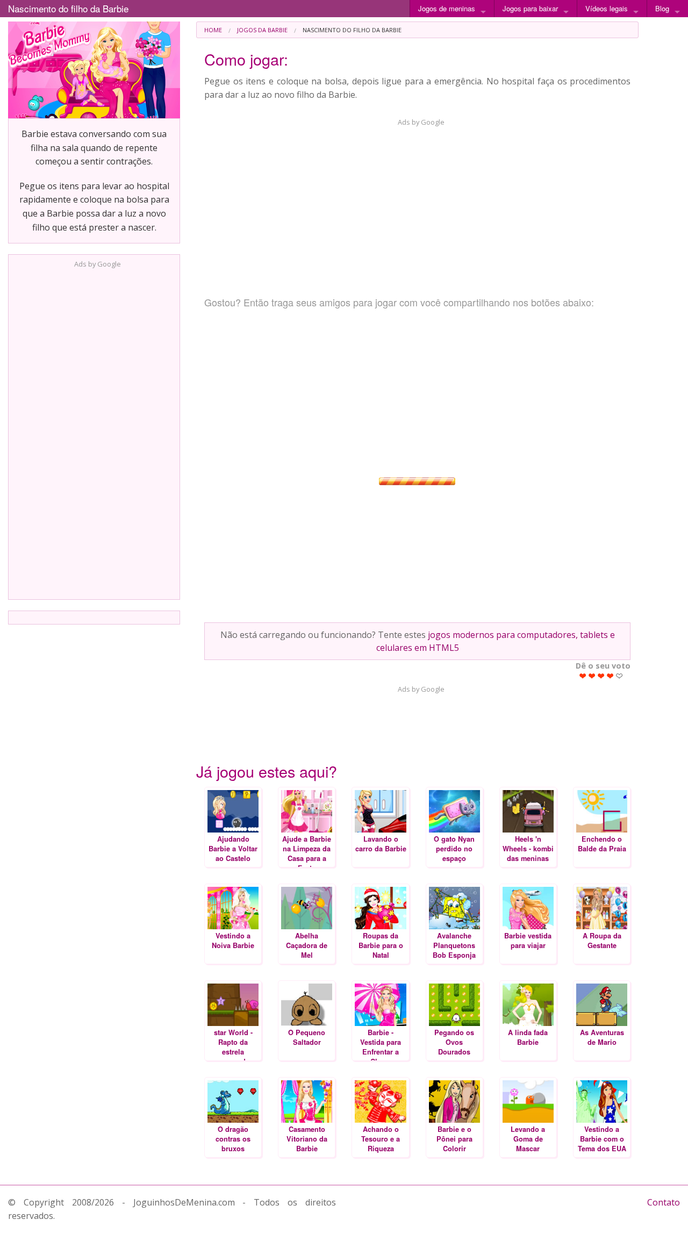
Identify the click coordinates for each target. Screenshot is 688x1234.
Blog (662, 8)
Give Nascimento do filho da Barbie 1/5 (582, 676)
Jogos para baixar (530, 8)
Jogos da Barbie (262, 30)
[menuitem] (213, 30)
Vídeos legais (606, 8)
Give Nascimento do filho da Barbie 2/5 (592, 676)
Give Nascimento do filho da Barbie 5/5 (619, 676)
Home (213, 30)
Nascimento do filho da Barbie (68, 8)
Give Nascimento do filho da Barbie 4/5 (610, 676)
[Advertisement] (94, 430)
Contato (663, 1202)
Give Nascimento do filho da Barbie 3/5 (601, 676)
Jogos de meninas (446, 8)
